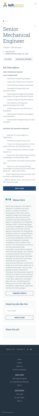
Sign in (19, 385)
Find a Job (19, 394)
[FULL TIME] (9, 61)
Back (6, 21)
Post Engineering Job (19, 378)
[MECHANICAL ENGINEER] (24, 61)
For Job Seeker (19, 397)
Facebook (20, 349)
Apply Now (19, 188)
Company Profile (20, 293)
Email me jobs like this (17, 304)
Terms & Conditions (19, 370)
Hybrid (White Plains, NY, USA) (16, 54)
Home (19, 359)
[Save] (35, 26)
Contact (19, 363)
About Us (19, 366)
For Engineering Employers (19, 382)
